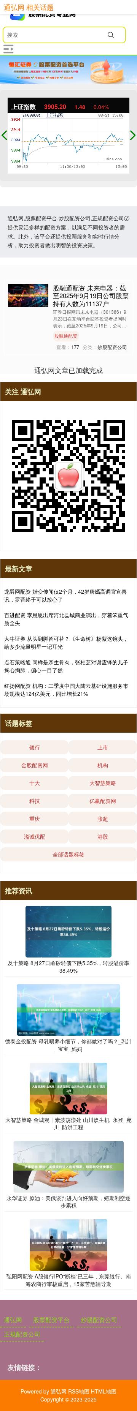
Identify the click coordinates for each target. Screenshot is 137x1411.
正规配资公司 (22, 1334)
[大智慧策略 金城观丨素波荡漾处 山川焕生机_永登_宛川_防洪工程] (68, 1087)
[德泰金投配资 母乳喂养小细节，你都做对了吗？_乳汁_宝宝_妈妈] (68, 1009)
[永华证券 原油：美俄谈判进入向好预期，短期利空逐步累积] (68, 1165)
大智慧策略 (102, 783)
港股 (102, 836)
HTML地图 (103, 1391)
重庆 (34, 818)
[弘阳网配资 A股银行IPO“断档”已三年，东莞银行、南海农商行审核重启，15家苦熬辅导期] (68, 1244)
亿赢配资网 (102, 800)
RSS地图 (78, 1391)
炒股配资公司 (99, 1319)
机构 (102, 765)
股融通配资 (65, 335)
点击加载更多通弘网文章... (68, 370)
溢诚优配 (34, 836)
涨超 (102, 818)
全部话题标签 (68, 854)
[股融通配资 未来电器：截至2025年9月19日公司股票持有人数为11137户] (28, 295)
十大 (34, 783)
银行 (34, 747)
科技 (34, 800)
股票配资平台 (51, 1319)
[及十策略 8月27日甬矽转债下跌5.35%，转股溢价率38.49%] (68, 931)
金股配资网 (34, 765)
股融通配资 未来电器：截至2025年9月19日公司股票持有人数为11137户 (91, 295)
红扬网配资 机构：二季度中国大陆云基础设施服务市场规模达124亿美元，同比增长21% (66, 689)
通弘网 (13, 1319)
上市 (102, 747)
